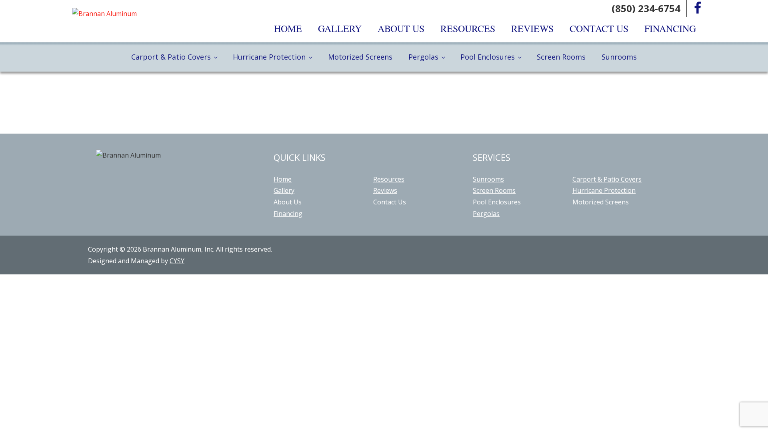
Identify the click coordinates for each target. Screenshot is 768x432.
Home (288, 28)
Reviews (532, 28)
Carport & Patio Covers (171, 57)
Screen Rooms (561, 57)
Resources (467, 28)
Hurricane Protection (269, 57)
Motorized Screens (360, 57)
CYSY (177, 260)
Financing (670, 28)
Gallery (340, 28)
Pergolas (423, 57)
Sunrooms (619, 57)
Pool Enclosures (487, 57)
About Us (401, 28)
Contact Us (599, 28)
